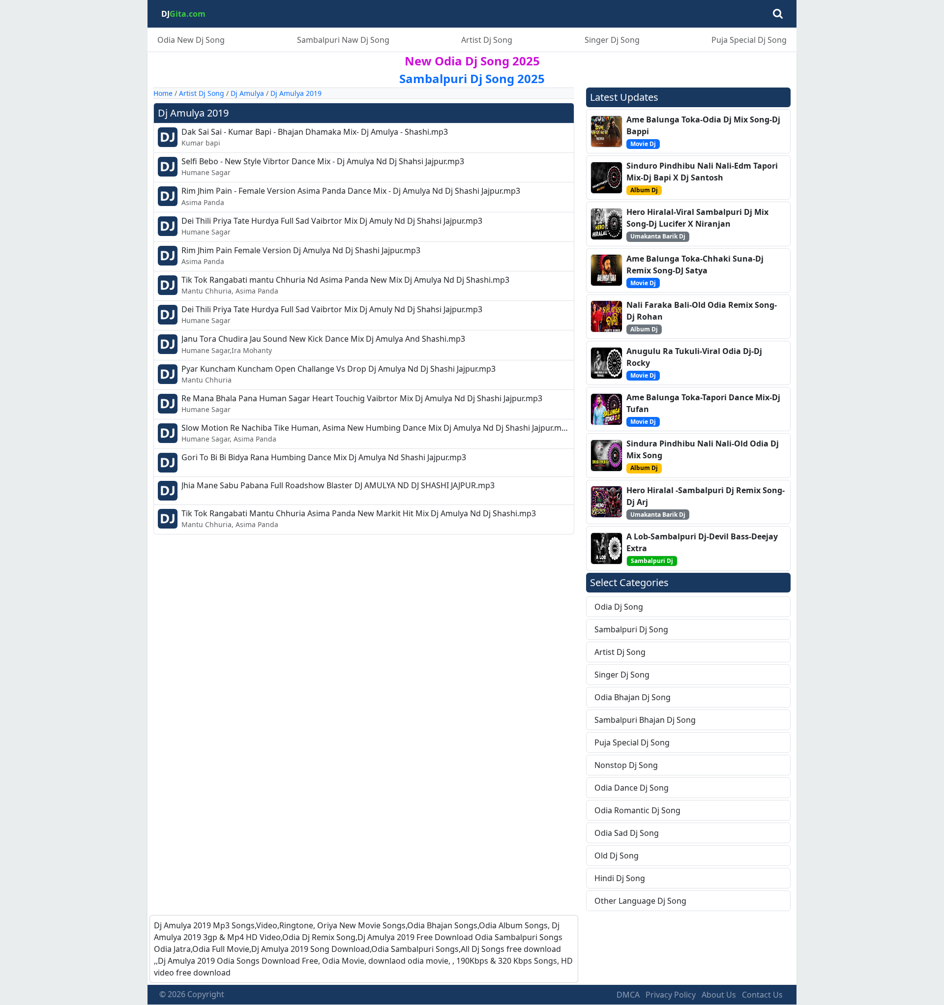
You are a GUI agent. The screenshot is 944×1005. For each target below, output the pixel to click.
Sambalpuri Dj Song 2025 (472, 78)
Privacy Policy (671, 994)
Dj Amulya (247, 93)
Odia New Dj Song (191, 39)
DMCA (628, 994)
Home (163, 93)
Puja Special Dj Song (749, 39)
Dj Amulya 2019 (296, 93)
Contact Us (762, 994)
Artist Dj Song (486, 39)
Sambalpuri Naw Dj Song (343, 39)
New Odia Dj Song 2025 (472, 61)
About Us (719, 994)
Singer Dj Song (612, 39)
